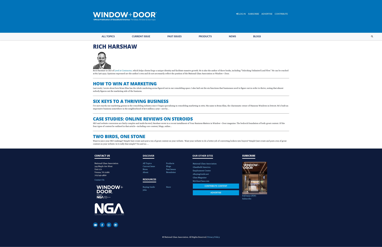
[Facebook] (102, 224)
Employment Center (202, 170)
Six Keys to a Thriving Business (130, 101)
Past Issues (174, 36)
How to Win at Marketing (125, 84)
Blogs (257, 36)
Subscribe (246, 199)
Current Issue (141, 36)
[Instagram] (109, 224)
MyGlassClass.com (201, 181)
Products (205, 36)
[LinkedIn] (115, 224)
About (145, 172)
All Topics (108, 36)
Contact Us (99, 180)
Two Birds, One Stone (119, 136)
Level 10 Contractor (123, 70)
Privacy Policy (213, 237)
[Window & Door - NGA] (125, 16)
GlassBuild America (201, 167)
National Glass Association (205, 163)
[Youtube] (95, 224)
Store (168, 187)
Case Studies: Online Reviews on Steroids (143, 119)
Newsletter (171, 172)
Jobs (145, 190)
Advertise (215, 193)
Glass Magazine (200, 177)
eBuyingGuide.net (201, 174)
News (232, 36)
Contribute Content (216, 186)
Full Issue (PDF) (249, 196)
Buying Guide (149, 187)
